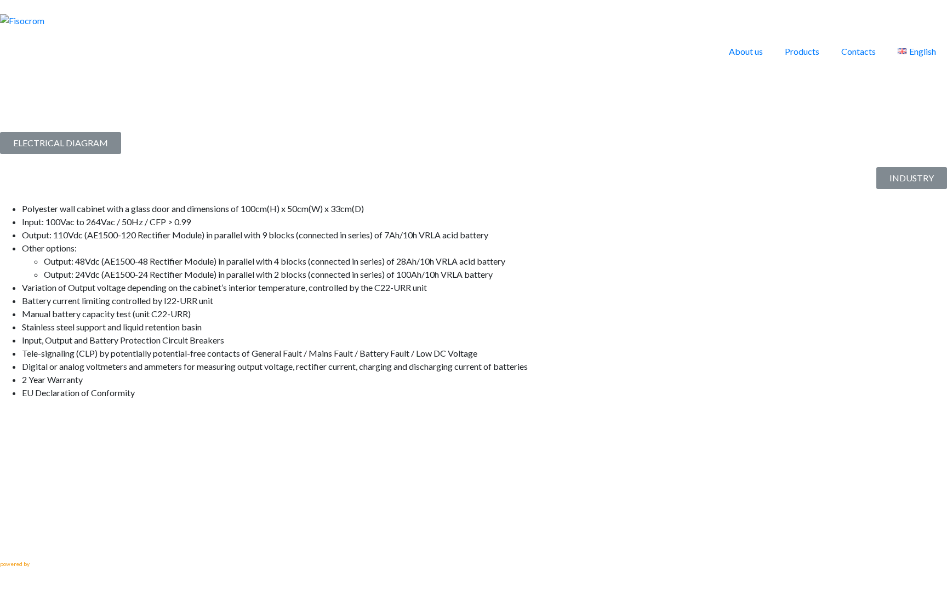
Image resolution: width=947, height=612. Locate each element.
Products (802, 51)
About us (746, 51)
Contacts (858, 51)
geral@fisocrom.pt (38, 541)
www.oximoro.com (53, 563)
